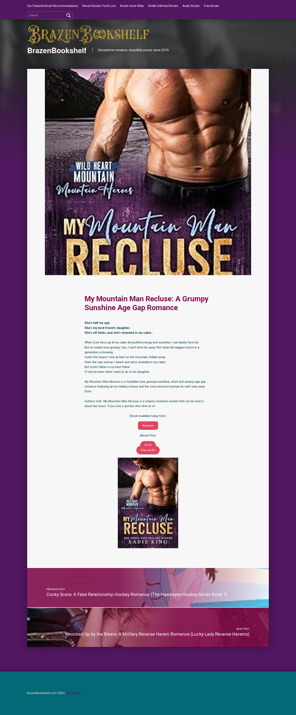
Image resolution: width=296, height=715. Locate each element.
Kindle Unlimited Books (163, 6)
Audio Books (191, 6)
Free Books (211, 6)
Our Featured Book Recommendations (52, 6)
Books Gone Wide (132, 6)
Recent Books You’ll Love (99, 6)
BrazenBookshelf (56, 50)
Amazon (148, 425)
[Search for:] (50, 15)
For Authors (74, 693)
